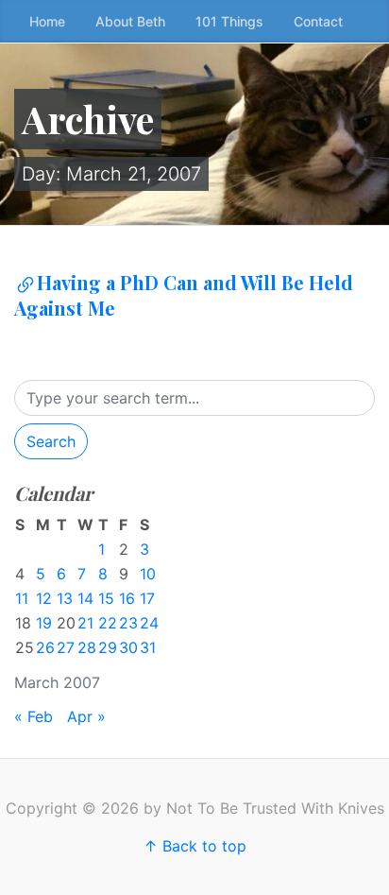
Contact (318, 21)
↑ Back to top (195, 845)
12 (44, 598)
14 (85, 598)
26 (45, 647)
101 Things (229, 21)
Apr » (86, 716)
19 (44, 622)
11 (21, 598)
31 (148, 647)
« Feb (33, 716)
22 (107, 622)
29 (107, 647)
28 (86, 647)
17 (147, 598)
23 (128, 622)
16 (127, 598)
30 (128, 647)
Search (51, 441)
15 (106, 598)
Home (47, 21)
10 (148, 573)
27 (66, 647)
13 (65, 598)
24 (149, 622)
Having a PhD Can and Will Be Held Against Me (183, 294)
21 (85, 622)
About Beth (130, 21)
